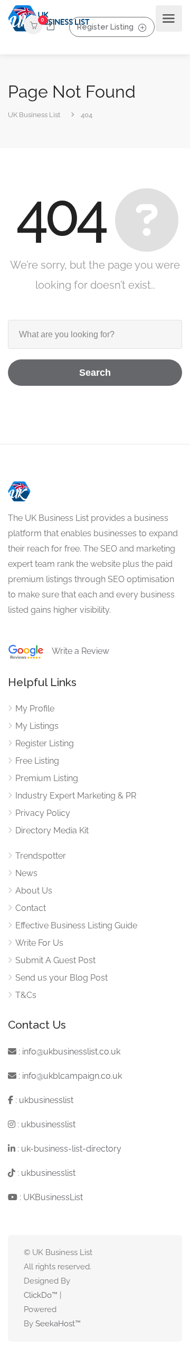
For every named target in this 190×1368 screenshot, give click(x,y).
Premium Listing (46, 778)
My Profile (34, 709)
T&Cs (25, 995)
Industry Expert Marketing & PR (75, 796)
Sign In (50, 25)
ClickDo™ (41, 1295)
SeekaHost (55, 1323)
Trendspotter (40, 856)
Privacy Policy (42, 813)
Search (95, 372)
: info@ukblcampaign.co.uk (69, 1076)
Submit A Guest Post (55, 960)
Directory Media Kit (52, 830)
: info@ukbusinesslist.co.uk (68, 1052)
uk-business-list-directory (71, 1149)
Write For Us (39, 943)
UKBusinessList (53, 1197)
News (26, 873)
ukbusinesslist (46, 1100)
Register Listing (105, 26)
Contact (30, 908)
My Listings (37, 726)
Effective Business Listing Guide (76, 925)
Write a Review (76, 651)
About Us (33, 891)
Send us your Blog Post (61, 978)
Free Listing (37, 761)
